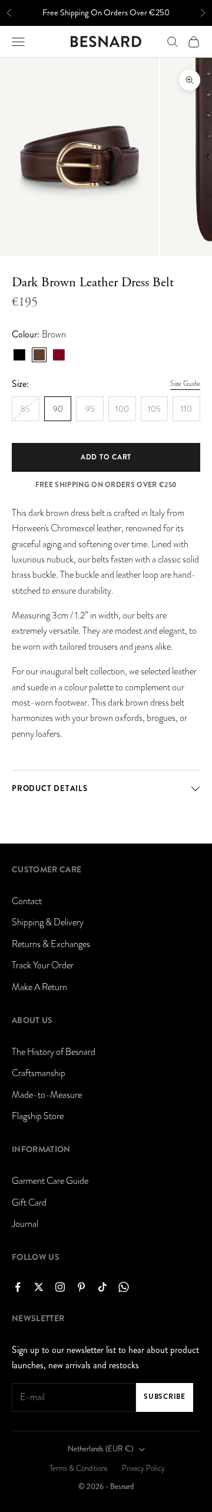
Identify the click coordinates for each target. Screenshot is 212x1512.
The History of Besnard (53, 1052)
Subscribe (164, 1396)
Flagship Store (38, 1116)
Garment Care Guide (50, 1180)
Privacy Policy (143, 1468)
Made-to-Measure (47, 1094)
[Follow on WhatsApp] (124, 1287)
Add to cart (106, 457)
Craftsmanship (38, 1073)
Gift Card (29, 1202)
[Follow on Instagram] (60, 1287)
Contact (27, 901)
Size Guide (185, 383)
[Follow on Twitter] (39, 1287)
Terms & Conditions (78, 1468)
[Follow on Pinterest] (81, 1287)
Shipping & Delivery (48, 922)
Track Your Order (43, 965)
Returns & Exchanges (51, 944)
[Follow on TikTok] (102, 1287)
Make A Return (39, 987)
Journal (25, 1223)
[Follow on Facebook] (18, 1287)
